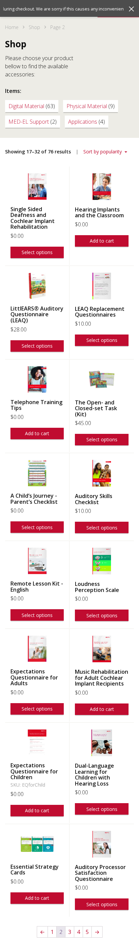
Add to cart (102, 241)
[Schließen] (131, 8)
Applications (86, 121)
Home (12, 27)
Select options (37, 252)
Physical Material (90, 106)
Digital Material (31, 106)
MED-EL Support (32, 121)
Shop (34, 27)
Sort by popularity (103, 151)
